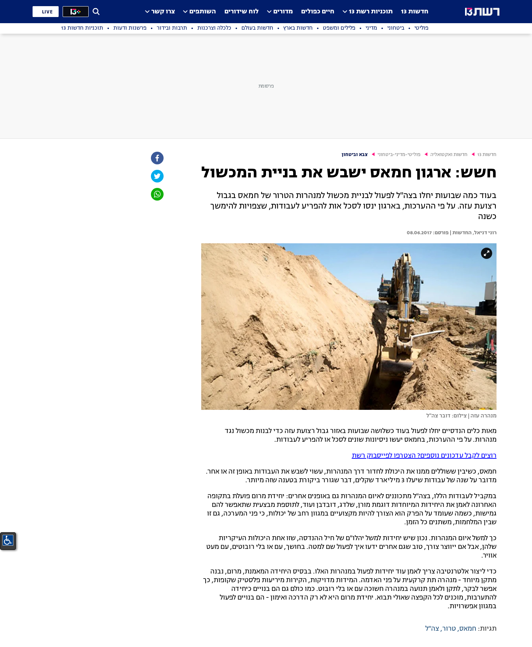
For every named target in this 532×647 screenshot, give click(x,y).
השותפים (202, 12)
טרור (449, 629)
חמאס (467, 629)
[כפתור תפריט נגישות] (8, 540)
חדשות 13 (414, 12)
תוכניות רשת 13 (371, 12)
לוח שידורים (241, 12)
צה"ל (432, 629)
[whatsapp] (157, 194)
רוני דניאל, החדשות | (473, 233)
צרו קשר (163, 12)
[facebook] (157, 158)
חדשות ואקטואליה (449, 155)
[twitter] (157, 176)
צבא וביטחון (355, 155)
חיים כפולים (317, 12)
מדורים (283, 12)
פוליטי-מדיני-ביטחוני (399, 155)
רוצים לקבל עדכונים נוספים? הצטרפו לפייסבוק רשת (424, 455)
